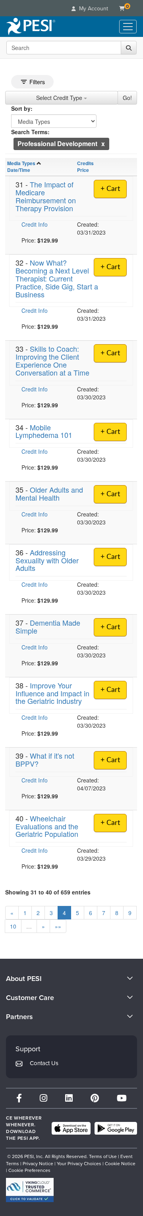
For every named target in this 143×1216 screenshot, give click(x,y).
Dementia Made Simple (47, 626)
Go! (127, 98)
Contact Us (44, 1063)
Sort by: (22, 108)
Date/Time (18, 169)
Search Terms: (30, 132)
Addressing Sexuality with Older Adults (47, 560)
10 (13, 926)
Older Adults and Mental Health (49, 493)
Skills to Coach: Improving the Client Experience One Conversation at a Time (52, 360)
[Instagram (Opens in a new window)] (43, 1098)
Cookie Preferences (29, 1170)
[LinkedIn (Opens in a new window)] (69, 1098)
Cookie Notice (120, 1163)
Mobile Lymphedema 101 (43, 431)
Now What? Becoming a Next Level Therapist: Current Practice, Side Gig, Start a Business (56, 278)
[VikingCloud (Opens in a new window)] (30, 1190)
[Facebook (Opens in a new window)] (19, 1098)
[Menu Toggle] (128, 26)
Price (83, 169)
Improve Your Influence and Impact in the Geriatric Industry (52, 693)
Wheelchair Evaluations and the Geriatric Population (46, 826)
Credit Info (34, 224)
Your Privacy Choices (79, 1163)
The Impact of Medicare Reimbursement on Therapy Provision (45, 196)
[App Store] (71, 1128)
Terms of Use (103, 1156)
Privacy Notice (38, 1163)
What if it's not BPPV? (44, 759)
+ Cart (110, 189)
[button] (103, 143)
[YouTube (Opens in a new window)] (122, 1098)
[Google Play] (116, 1128)
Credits (85, 163)
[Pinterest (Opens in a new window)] (95, 1098)
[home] (30, 26)
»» (58, 926)
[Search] (129, 47)
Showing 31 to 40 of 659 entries (48, 892)
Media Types (21, 163)
